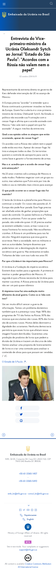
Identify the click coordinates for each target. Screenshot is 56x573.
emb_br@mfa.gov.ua (17, 494)
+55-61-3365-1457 (28, 474)
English (30, 519)
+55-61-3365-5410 (28, 481)
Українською (30, 515)
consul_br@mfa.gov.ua (38, 494)
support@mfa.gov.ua (28, 550)
